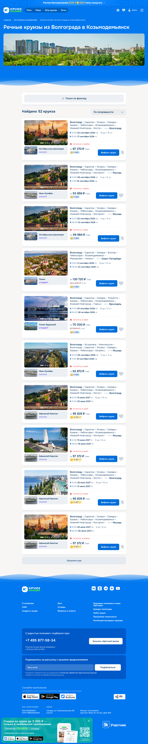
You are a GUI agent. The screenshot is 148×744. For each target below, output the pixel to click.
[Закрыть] (88, 720)
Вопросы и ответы (67, 611)
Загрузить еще (74, 560)
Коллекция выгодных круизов (108, 620)
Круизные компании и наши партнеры (106, 604)
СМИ (24, 607)
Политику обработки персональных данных (78, 673)
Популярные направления (25, 20)
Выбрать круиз (108, 152)
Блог (60, 603)
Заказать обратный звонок (105, 641)
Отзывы (61, 607)
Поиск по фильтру (76, 98)
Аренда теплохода (102, 609)
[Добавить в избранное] (123, 152)
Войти (134, 10)
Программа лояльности (104, 617)
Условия (35, 728)
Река (29, 10)
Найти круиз (99, 613)
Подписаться (107, 667)
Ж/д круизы (51, 10)
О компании (28, 603)
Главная (7, 20)
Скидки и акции (29, 611)
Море (38, 10)
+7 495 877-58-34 (40, 640)
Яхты (63, 10)
